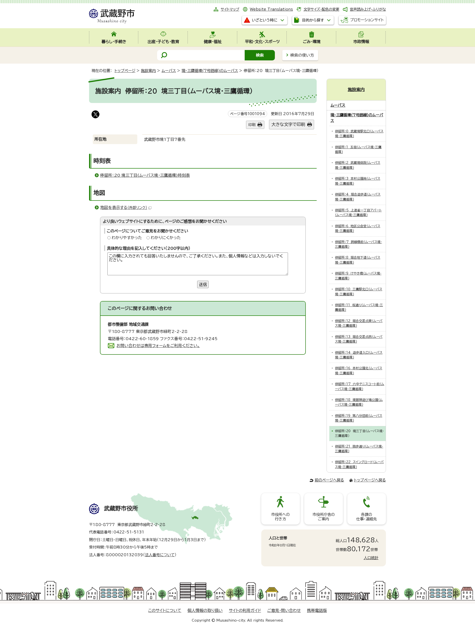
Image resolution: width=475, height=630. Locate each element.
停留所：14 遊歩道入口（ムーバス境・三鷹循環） (358, 355)
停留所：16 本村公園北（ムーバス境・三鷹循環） (358, 371)
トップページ (125, 71)
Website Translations (271, 9)
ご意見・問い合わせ (284, 610)
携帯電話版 (317, 610)
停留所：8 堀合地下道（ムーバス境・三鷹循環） (357, 260)
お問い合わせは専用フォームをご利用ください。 (158, 346)
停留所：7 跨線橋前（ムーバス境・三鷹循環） (358, 244)
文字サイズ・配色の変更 (321, 9)
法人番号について (160, 555)
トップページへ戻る (370, 480)
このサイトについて (164, 610)
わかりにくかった (166, 238)
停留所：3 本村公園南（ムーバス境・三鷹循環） (357, 181)
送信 (203, 284)
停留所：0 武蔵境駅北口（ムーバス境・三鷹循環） (359, 134)
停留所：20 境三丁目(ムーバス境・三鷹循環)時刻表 (145, 175)
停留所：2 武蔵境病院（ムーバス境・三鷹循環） (357, 165)
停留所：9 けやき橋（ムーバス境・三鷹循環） (358, 276)
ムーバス (169, 71)
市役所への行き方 (280, 517)
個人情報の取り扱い (205, 610)
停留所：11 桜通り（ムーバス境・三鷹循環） (359, 307)
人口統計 (371, 558)
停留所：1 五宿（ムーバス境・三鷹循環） (358, 149)
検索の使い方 (302, 55)
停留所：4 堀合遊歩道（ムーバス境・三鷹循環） (357, 197)
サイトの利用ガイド (245, 610)
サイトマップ (230, 9)
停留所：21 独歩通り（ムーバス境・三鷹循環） (359, 449)
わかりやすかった (127, 238)
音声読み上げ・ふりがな (368, 9)
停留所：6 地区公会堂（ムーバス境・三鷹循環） (357, 228)
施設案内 (148, 71)
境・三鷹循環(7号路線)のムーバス (210, 71)
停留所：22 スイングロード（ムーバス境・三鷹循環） (359, 464)
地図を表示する (123, 207)
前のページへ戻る (329, 480)
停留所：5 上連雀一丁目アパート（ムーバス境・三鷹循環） (358, 213)
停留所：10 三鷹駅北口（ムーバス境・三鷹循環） (358, 292)
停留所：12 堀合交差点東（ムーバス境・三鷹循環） (358, 323)
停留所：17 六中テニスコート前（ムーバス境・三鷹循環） (359, 386)
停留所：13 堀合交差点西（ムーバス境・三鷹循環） (358, 339)
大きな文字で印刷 (288, 124)
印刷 (251, 124)
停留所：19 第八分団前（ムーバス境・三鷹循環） (358, 418)
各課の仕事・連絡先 (366, 517)
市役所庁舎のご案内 (323, 517)
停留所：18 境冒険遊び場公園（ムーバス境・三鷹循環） (359, 402)
